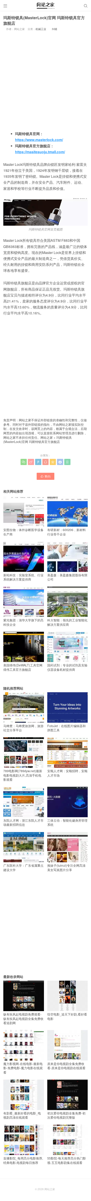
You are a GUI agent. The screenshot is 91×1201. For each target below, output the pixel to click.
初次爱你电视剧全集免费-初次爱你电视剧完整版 (66, 1115)
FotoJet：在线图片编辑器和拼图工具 (66, 728)
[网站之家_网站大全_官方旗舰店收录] (45, 5)
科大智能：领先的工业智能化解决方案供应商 (67, 622)
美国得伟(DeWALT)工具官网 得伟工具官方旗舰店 (22, 667)
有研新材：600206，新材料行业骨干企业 (66, 532)
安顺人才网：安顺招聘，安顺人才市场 (67, 773)
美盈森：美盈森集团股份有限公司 (67, 577)
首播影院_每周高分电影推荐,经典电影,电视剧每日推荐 (23, 1160)
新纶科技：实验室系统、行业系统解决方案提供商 (23, 577)
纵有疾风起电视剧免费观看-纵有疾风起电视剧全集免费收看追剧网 (23, 1018)
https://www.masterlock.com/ (39, 139)
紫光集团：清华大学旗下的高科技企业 (23, 622)
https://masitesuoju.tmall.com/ (40, 151)
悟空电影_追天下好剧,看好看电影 (67, 1016)
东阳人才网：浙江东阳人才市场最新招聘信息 (23, 822)
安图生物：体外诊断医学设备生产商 (23, 532)
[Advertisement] (45, 80)
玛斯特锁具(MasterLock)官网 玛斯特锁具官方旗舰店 (37, 439)
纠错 (54, 29)
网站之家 (46, 437)
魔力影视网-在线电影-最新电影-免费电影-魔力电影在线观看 (23, 1067)
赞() (45, 476)
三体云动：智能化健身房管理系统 (67, 822)
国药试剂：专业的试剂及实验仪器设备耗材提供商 (67, 667)
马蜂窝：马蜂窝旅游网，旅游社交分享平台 (23, 728)
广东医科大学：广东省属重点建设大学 (23, 867)
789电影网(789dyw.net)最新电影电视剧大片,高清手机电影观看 (22, 775)
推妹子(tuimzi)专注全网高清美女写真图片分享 (66, 867)
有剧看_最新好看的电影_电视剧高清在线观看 (22, 1115)
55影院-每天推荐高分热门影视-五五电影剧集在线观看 (66, 1160)
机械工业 (41, 29)
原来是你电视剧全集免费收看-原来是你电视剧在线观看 (66, 1065)
